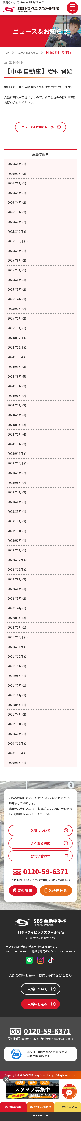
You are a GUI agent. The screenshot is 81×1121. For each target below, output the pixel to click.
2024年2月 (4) (16, 434)
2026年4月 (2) (16, 202)
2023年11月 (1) (17, 453)
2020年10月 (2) (17, 753)
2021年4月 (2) (16, 714)
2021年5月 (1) (16, 705)
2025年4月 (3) (16, 299)
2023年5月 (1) (16, 511)
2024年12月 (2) (17, 338)
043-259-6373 (67, 951)
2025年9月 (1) (16, 251)
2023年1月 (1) (16, 550)
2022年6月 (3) (16, 589)
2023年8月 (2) (16, 483)
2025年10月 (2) (17, 241)
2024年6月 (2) (16, 396)
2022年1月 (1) (16, 627)
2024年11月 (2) (17, 347)
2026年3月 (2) (16, 212)
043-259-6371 (21, 951)
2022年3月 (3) (16, 618)
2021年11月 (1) (17, 647)
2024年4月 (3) (16, 415)
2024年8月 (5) (16, 376)
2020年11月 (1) (17, 743)
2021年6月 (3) (16, 695)
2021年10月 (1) (17, 656)
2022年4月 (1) (16, 608)
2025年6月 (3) (16, 280)
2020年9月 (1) (16, 763)
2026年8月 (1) (16, 164)
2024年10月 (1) (17, 357)
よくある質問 (40, 843)
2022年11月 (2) (17, 569)
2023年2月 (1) (16, 540)
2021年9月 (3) (16, 666)
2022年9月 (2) (16, 579)
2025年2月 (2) (16, 318)
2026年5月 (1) (16, 193)
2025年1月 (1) (16, 328)
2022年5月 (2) (16, 598)
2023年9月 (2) (16, 473)
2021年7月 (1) (16, 685)
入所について (40, 830)
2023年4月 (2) (16, 521)
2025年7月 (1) (16, 270)
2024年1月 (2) (16, 444)
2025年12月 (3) (17, 231)
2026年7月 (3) (16, 173)
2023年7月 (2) (16, 492)
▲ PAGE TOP (40, 1115)
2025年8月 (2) (16, 260)
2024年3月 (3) (16, 425)
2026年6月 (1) (16, 183)
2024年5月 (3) (16, 405)
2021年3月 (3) (16, 724)
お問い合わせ (40, 855)
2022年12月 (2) (17, 560)
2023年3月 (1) (16, 531)
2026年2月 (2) (16, 222)
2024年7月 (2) (16, 386)
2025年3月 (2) (16, 309)
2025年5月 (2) (16, 289)
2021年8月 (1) (16, 676)
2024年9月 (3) (16, 366)
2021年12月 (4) (17, 637)
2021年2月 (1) (16, 734)
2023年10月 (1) (17, 463)
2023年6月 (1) (16, 502)
